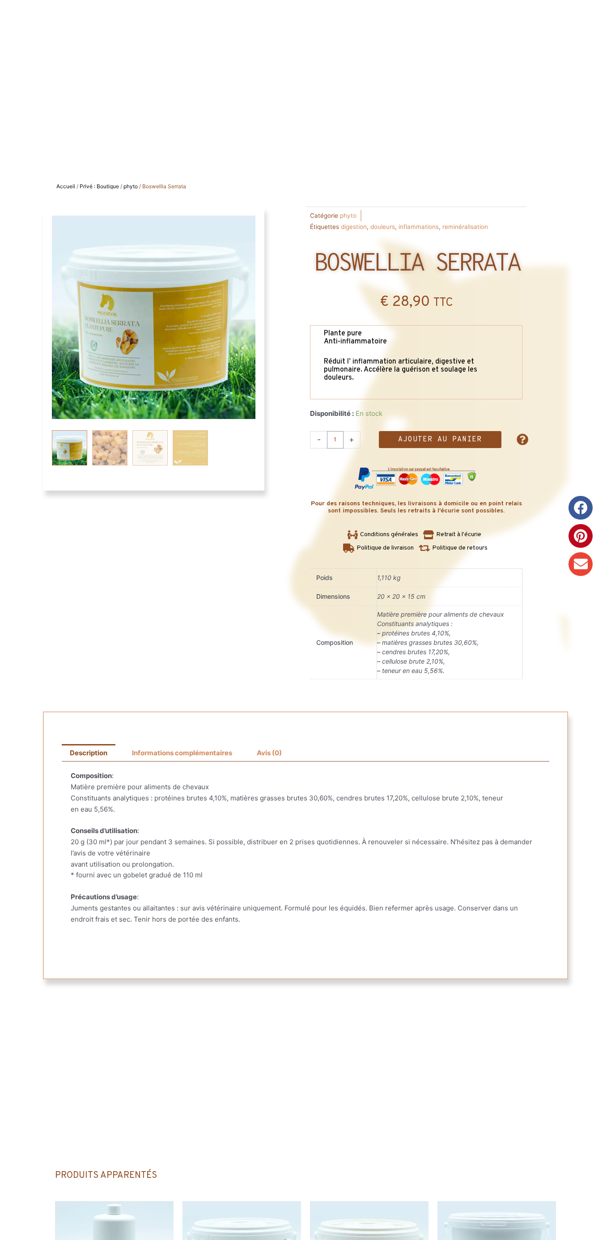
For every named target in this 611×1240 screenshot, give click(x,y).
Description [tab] (88, 753)
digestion (354, 226)
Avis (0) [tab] (269, 753)
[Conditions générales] (384, 535)
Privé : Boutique (99, 186)
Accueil (65, 186)
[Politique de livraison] (379, 548)
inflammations (419, 226)
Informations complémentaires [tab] (182, 753)
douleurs (382, 226)
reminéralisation (465, 226)
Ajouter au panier (440, 439)
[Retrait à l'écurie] (453, 535)
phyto (130, 186)
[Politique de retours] (454, 548)
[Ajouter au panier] (165, 1217)
